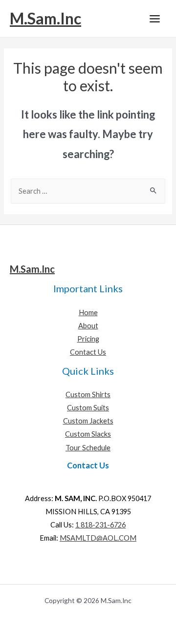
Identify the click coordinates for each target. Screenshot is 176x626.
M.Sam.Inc (45, 18)
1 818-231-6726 (100, 525)
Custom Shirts (88, 394)
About (88, 326)
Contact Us (88, 352)
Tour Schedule (88, 448)
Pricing (88, 339)
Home (88, 312)
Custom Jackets (88, 421)
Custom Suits (88, 408)
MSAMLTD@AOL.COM (98, 538)
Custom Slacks (88, 434)
